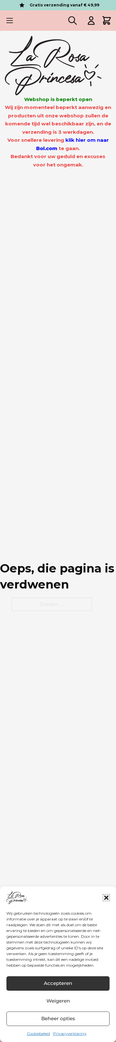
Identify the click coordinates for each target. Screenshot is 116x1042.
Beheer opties (58, 1018)
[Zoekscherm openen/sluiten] (72, 20)
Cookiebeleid (38, 1033)
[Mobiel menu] (9, 20)
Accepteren (58, 983)
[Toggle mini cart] (107, 20)
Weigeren (58, 1001)
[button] (106, 897)
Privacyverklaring (69, 1033)
